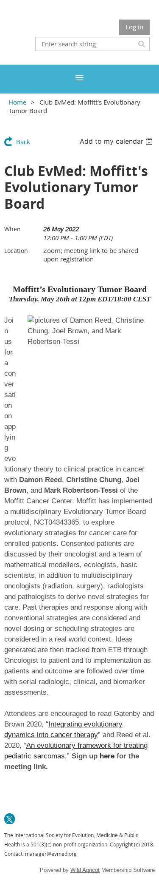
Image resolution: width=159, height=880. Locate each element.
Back (23, 141)
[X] (9, 818)
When (12, 229)
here (107, 756)
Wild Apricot (85, 870)
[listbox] (117, 141)
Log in (134, 27)
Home (17, 102)
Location (16, 251)
